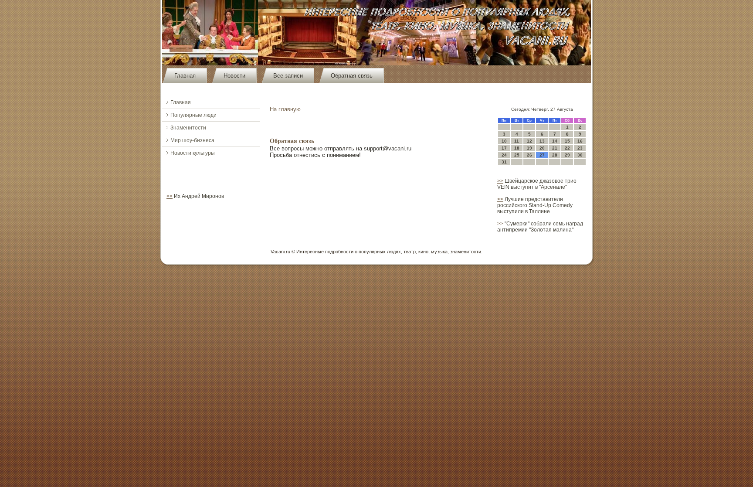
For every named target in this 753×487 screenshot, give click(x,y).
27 (542, 155)
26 (529, 155)
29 (567, 155)
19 (529, 148)
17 (504, 148)
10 (504, 141)
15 (567, 141)
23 (580, 148)
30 (580, 155)
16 (580, 141)
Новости (234, 75)
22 (567, 148)
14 (554, 141)
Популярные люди (193, 115)
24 (504, 155)
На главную (285, 109)
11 (516, 141)
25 (516, 155)
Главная (185, 75)
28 (554, 155)
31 (504, 162)
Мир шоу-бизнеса (192, 140)
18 (516, 148)
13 (542, 141)
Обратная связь (352, 75)
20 (542, 148)
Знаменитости (188, 128)
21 (554, 148)
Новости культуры (192, 153)
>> (169, 196)
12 (529, 141)
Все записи (288, 75)
